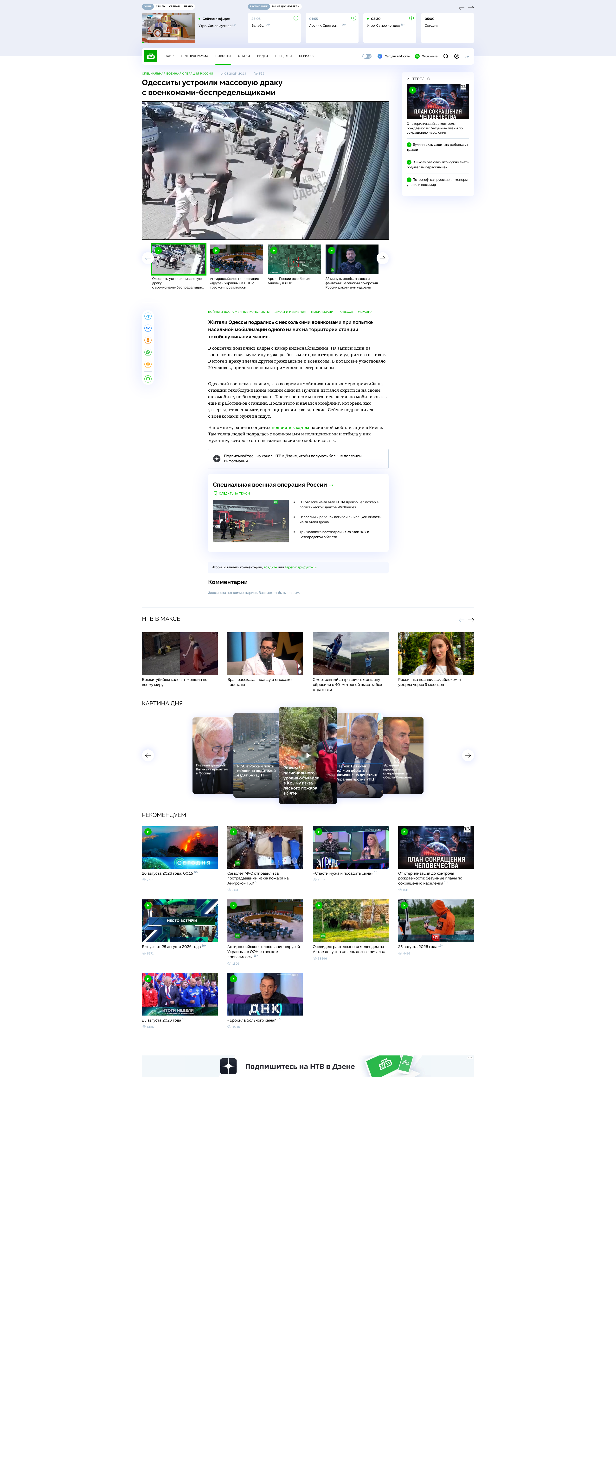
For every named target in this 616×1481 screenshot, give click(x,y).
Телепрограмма (194, 56)
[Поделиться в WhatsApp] (148, 352)
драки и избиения (290, 312)
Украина (365, 312)
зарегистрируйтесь (300, 567)
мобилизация (323, 312)
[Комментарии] (148, 379)
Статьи (244, 56)
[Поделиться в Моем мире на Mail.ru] (148, 364)
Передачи (283, 56)
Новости (223, 56)
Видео (262, 56)
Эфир (169, 56)
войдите (270, 567)
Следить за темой (234, 493)
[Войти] (456, 56)
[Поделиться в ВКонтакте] (148, 328)
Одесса (346, 312)
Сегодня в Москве (397, 56)
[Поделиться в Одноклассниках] (148, 340)
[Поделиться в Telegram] (148, 316)
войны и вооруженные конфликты (239, 312)
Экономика (429, 56)
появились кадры (290, 428)
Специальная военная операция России (177, 73)
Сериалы (306, 56)
